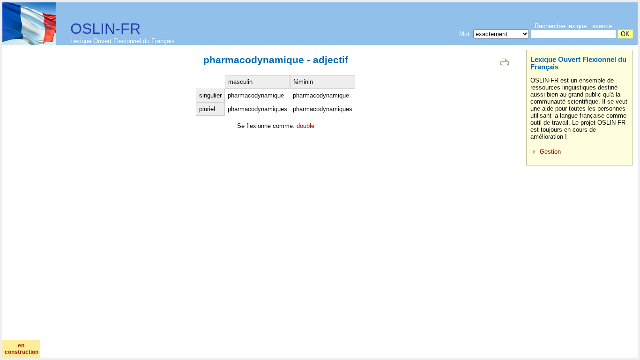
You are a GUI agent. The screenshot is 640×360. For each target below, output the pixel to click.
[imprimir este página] (504, 64)
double (305, 125)
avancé (602, 26)
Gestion (550, 151)
